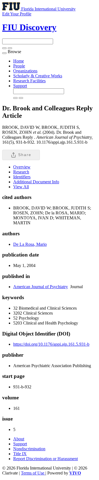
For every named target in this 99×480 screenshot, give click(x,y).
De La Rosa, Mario (30, 244)
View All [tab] (21, 186)
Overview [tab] (22, 167)
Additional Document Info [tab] (36, 181)
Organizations (25, 71)
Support (20, 85)
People (19, 66)
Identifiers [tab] (22, 176)
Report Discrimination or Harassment (45, 458)
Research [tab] (21, 172)
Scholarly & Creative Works (37, 75)
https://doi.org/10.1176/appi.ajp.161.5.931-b (51, 344)
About (18, 439)
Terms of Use (33, 473)
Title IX (20, 453)
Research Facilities (29, 80)
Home (18, 61)
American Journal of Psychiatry (40, 286)
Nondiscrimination (29, 448)
